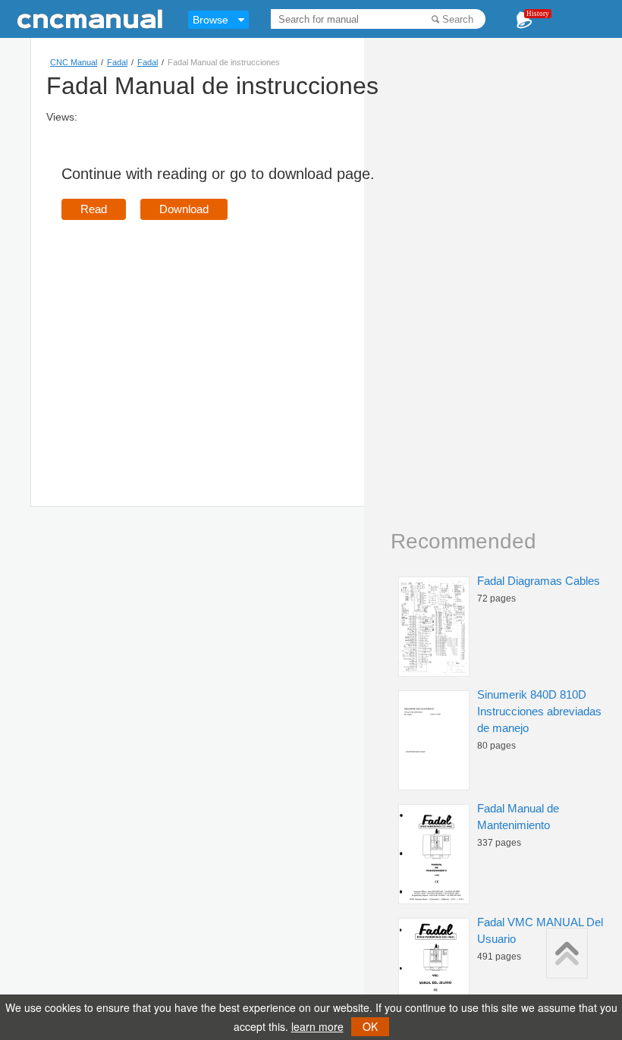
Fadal (117, 62)
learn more (317, 1026)
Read (93, 209)
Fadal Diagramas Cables (538, 580)
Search (457, 19)
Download (184, 209)
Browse (210, 20)
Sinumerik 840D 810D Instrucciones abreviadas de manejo (539, 711)
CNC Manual (73, 62)
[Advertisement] (188, 341)
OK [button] (370, 1026)
